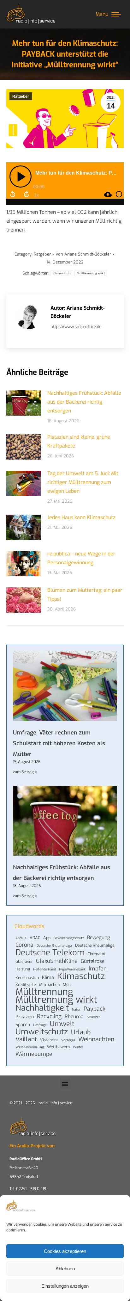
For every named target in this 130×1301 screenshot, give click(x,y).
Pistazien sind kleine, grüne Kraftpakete (78, 441)
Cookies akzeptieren (65, 1251)
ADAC (35, 937)
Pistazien (24, 1017)
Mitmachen (49, 984)
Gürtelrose (92, 961)
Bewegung (98, 937)
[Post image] (23, 403)
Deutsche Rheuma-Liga (54, 945)
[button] (65, 1084)
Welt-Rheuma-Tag (29, 1047)
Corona (24, 945)
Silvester (93, 1017)
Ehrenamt (97, 954)
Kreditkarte (25, 984)
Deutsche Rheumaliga (95, 945)
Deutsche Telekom (50, 952)
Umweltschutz (41, 1032)
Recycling (49, 1016)
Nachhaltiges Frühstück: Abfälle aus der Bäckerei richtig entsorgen (84, 402)
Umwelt (62, 1024)
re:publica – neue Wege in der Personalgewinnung (81, 558)
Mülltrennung (44, 991)
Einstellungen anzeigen (65, 1286)
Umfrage (40, 1025)
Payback (94, 1009)
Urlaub (81, 1032)
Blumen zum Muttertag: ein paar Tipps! (84, 594)
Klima (48, 978)
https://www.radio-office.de (75, 326)
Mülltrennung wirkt (90, 273)
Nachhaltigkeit (42, 1008)
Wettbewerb (58, 1047)
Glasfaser (24, 961)
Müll (67, 984)
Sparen (22, 1025)
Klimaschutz (62, 273)
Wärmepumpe (33, 1054)
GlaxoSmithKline (57, 961)
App (46, 937)
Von (83, 254)
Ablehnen (65, 1268)
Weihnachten (96, 1039)
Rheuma (74, 1016)
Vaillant (26, 1039)
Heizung (22, 969)
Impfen (98, 968)
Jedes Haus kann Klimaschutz (81, 517)
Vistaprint (49, 1040)
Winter (78, 1047)
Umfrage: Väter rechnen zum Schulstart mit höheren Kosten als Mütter (59, 743)
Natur (76, 1009)
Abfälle (21, 938)
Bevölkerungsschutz (69, 938)
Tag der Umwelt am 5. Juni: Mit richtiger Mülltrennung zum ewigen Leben (82, 482)
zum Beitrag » (25, 771)
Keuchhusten (27, 977)
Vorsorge (68, 1040)
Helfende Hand (44, 969)
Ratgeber (20, 96)
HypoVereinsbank (72, 969)
